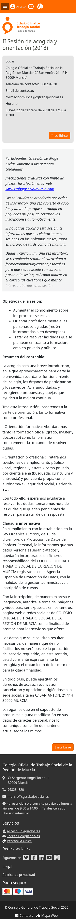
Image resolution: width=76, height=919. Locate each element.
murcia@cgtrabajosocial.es (28, 796)
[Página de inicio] (21, 25)
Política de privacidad (18, 874)
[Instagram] (57, 857)
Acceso (21, 6)
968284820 (15, 789)
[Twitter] (26, 857)
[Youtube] (49, 857)
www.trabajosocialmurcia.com (29, 188)
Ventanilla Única (40, 6)
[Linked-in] (41, 857)
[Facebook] (34, 857)
